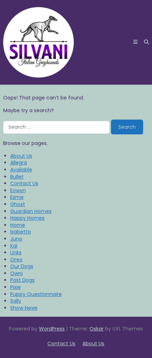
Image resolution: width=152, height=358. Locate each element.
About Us (21, 155)
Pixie (15, 287)
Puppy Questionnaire (36, 294)
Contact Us (24, 183)
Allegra (18, 162)
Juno (16, 238)
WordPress (52, 328)
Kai (13, 245)
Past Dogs (22, 280)
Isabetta (20, 231)
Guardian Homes (31, 211)
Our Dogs (21, 266)
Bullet (17, 176)
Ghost (17, 204)
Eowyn (18, 190)
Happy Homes (27, 218)
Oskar (96, 328)
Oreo (16, 259)
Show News (23, 307)
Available (21, 169)
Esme (17, 197)
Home (17, 225)
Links (16, 252)
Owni (16, 273)
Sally (15, 300)
